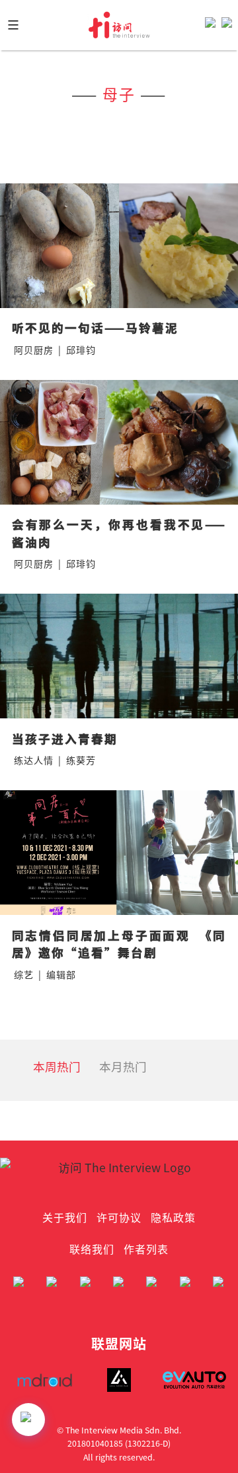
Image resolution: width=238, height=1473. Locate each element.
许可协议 (119, 1217)
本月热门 (123, 1066)
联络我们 (91, 1249)
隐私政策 (173, 1217)
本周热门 (57, 1066)
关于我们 (64, 1217)
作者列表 (146, 1249)
